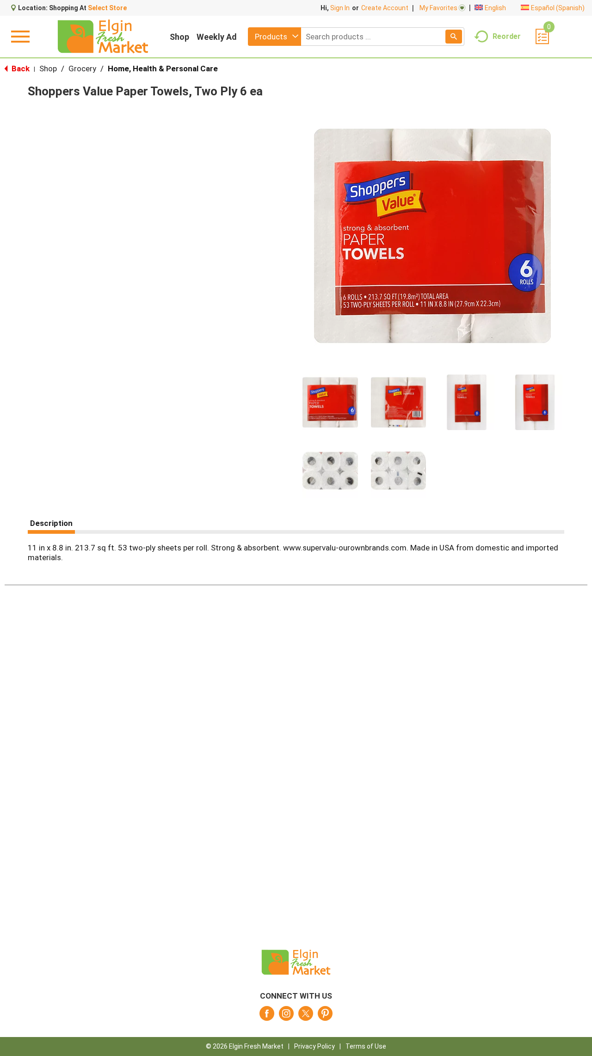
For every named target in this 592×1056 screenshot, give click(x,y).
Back (20, 68)
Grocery (82, 68)
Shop (179, 37)
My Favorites (438, 8)
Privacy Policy (314, 1046)
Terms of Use (365, 1046)
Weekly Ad (217, 37)
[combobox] (274, 36)
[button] (330, 402)
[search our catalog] (453, 37)
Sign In (340, 8)
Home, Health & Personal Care (163, 68)
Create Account (384, 8)
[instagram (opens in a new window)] (286, 1016)
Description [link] (51, 523)
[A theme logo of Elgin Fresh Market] (102, 36)
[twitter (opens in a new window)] (305, 1016)
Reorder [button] (507, 35)
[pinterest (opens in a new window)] (325, 1016)
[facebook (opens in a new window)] (266, 1016)
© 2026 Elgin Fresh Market (245, 1046)
